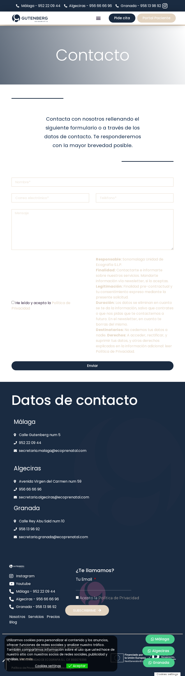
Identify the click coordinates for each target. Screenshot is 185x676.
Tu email (84, 579)
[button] (98, 18)
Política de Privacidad (115, 351)
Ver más (26, 659)
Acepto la (109, 598)
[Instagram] (165, 6)
